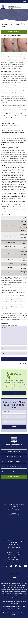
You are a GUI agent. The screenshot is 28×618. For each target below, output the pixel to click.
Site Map (14, 577)
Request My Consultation (14, 31)
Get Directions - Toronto (14, 461)
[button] (2, 1)
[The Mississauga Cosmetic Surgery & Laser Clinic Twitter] (11, 566)
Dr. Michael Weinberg (16, 35)
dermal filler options (14, 54)
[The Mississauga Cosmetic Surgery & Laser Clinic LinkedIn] (20, 566)
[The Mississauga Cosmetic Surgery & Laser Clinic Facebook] (1, 566)
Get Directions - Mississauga (14, 466)
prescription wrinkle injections (8, 142)
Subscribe (14, 427)
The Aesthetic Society (19, 74)
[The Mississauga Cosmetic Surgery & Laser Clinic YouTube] (25, 566)
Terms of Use (14, 573)
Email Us (14, 472)
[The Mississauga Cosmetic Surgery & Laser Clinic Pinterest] (16, 566)
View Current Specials (14, 393)
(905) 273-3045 (16, 548)
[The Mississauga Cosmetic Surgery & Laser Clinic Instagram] (6, 566)
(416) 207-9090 (16, 510)
